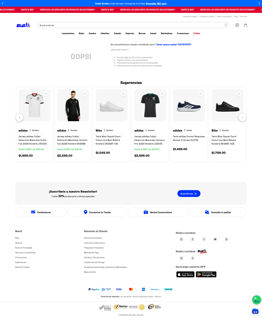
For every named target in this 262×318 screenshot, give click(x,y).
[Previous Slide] (3, 3)
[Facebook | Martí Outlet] (193, 258)
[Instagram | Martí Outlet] (181, 258)
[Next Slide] (259, 3)
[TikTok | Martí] (226, 239)
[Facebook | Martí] (192, 239)
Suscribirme (186, 193)
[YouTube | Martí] (215, 239)
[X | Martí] (204, 239)
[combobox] (133, 25)
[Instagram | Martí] (181, 239)
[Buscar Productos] (226, 25)
